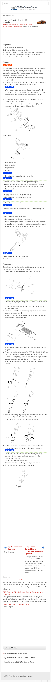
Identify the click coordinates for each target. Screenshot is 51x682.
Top (16, 12)
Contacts (30, 12)
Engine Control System (15, 26)
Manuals (6, 12)
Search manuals (8, 15)
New (12, 12)
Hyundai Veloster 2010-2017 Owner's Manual (19, 658)
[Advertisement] (25, 36)
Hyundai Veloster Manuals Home (15, 653)
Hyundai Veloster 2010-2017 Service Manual (19, 662)
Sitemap (22, 12)
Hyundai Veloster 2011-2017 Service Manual (15, 24)
